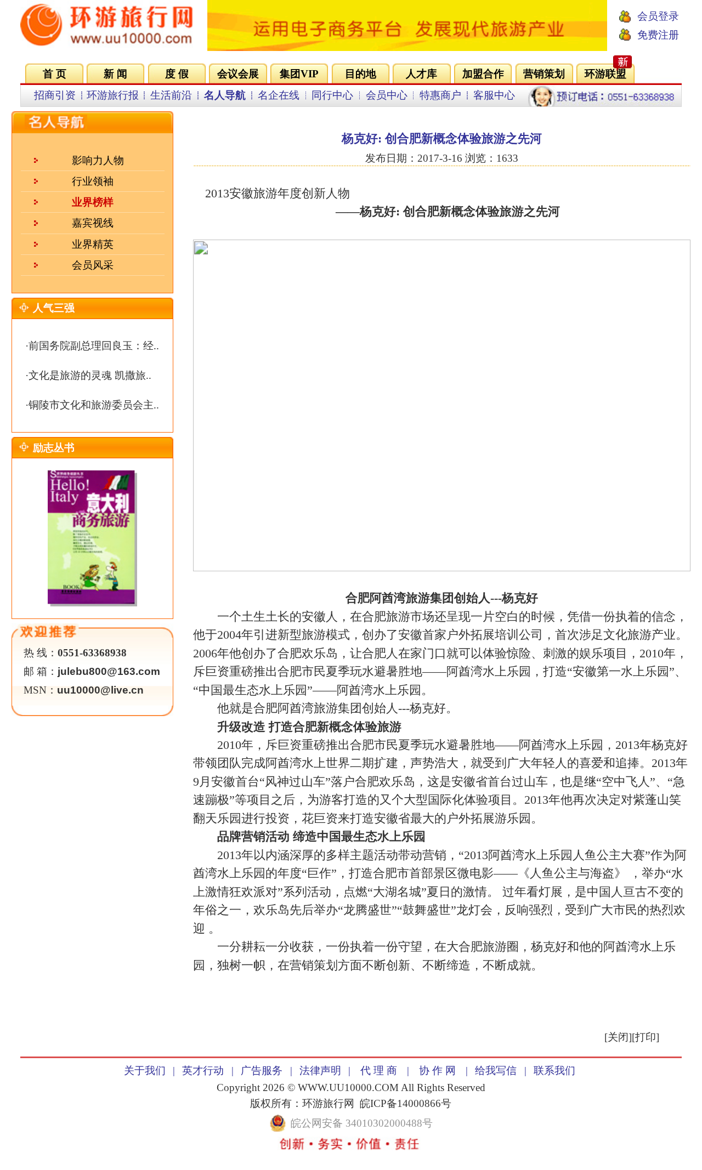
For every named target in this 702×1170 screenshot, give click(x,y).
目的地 (360, 73)
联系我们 (554, 1070)
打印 (645, 1037)
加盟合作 (483, 73)
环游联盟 (605, 73)
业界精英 (93, 244)
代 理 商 (378, 1070)
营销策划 (544, 73)
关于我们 (145, 1070)
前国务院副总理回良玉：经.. (94, 345)
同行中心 (332, 95)
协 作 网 (437, 1070)
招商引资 (55, 95)
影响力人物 (98, 160)
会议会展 (238, 73)
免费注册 (658, 35)
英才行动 (203, 1070)
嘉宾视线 (93, 223)
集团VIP (299, 73)
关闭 (618, 1037)
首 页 (54, 73)
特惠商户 (440, 95)
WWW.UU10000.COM (348, 1087)
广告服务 (261, 1070)
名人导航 (225, 95)
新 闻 (115, 73)
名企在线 (278, 95)
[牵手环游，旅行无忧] (407, 47)
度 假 (177, 73)
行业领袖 (93, 181)
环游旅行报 (113, 95)
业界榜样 (93, 202)
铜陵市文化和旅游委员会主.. (94, 405)
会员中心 (386, 95)
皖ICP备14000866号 (405, 1103)
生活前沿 (171, 95)
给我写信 (496, 1070)
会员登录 (658, 16)
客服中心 (494, 95)
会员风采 (93, 265)
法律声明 (320, 1070)
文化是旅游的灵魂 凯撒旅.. (90, 375)
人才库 (421, 73)
